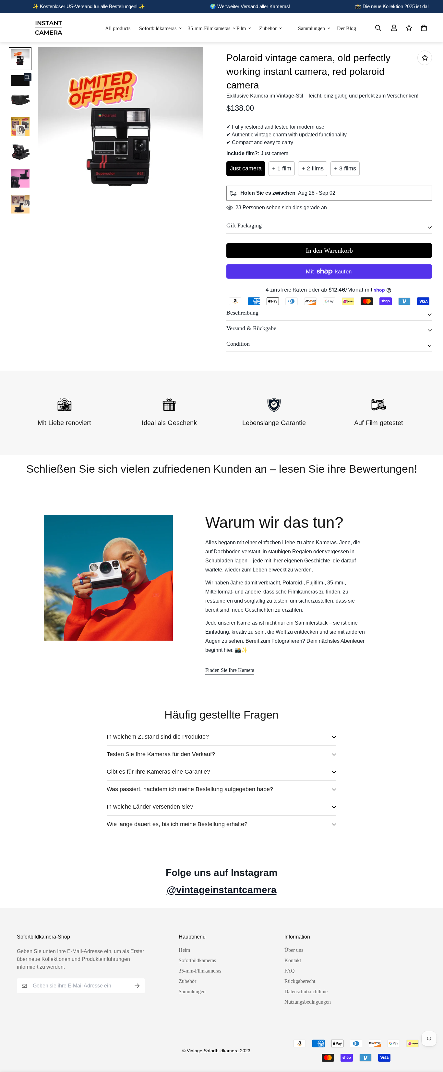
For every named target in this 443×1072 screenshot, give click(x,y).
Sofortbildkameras (157, 28)
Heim (184, 950)
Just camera (246, 168)
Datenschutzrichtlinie (306, 991)
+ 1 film (281, 168)
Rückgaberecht (299, 981)
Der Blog (346, 28)
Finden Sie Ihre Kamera (229, 670)
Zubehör (268, 28)
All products (117, 28)
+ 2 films (313, 168)
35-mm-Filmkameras (209, 28)
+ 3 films (345, 168)
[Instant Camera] (48, 27)
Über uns (293, 950)
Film (241, 28)
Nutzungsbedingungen (307, 1002)
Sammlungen (311, 28)
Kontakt (292, 960)
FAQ (289, 971)
